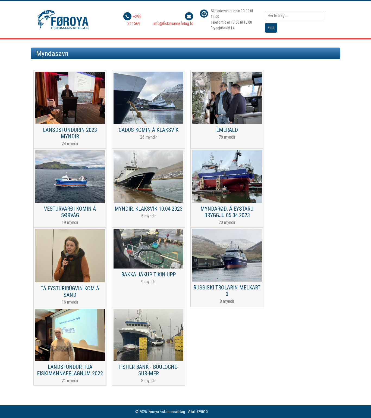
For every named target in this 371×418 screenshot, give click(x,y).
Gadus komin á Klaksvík (148, 130)
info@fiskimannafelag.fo (173, 23)
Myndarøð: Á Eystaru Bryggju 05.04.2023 (226, 212)
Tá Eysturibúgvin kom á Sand (70, 291)
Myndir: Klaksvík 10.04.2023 (149, 208)
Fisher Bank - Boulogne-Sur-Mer (148, 370)
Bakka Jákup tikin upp (148, 274)
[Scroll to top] (359, 406)
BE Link (222, 412)
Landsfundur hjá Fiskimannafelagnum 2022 (70, 370)
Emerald (227, 130)
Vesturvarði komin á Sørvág (70, 212)
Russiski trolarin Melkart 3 (226, 290)
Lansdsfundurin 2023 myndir (70, 133)
